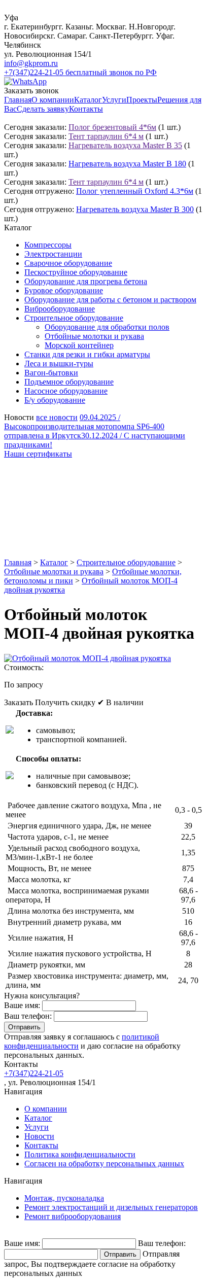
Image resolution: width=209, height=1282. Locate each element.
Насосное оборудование (66, 391)
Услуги (114, 99)
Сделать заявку (43, 109)
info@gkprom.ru (31, 63)
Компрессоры (48, 244)
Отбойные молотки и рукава (94, 336)
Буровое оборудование (63, 290)
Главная (17, 99)
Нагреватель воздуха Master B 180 (127, 163)
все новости (57, 417)
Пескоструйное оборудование (75, 272)
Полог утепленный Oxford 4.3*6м (134, 191)
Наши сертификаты (38, 453)
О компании (52, 99)
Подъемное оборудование (69, 381)
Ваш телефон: (28, 1016)
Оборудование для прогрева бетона (85, 281)
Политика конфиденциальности (79, 1154)
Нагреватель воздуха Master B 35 (125, 145)
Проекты (141, 99)
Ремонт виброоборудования (72, 1216)
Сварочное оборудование (68, 263)
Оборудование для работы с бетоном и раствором (110, 299)
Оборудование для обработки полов (107, 327)
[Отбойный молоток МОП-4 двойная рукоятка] (87, 658)
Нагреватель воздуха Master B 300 (135, 209)
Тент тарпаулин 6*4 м (106, 136)
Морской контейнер (79, 345)
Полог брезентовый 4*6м (112, 127)
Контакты (86, 109)
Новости (39, 1136)
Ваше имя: (22, 1005)
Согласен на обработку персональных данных (104, 1163)
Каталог (88, 99)
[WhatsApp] (25, 81)
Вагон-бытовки (51, 372)
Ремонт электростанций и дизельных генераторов (111, 1207)
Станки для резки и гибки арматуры (87, 354)
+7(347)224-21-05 (33, 1073)
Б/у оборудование (54, 400)
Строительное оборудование (73, 318)
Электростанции (53, 254)
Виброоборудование (59, 308)
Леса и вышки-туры (58, 363)
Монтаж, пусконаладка (64, 1198)
